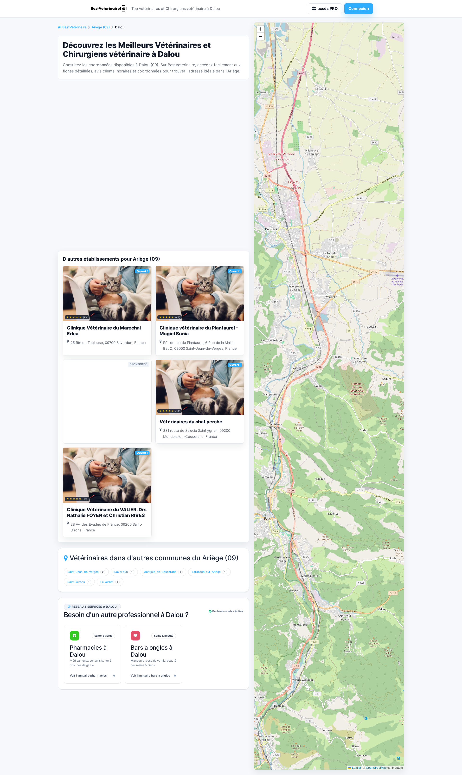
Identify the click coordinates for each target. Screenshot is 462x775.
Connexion (358, 8)
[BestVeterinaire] (108, 9)
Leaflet (356, 767)
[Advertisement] (153, 116)
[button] (260, 29)
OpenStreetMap (376, 767)
